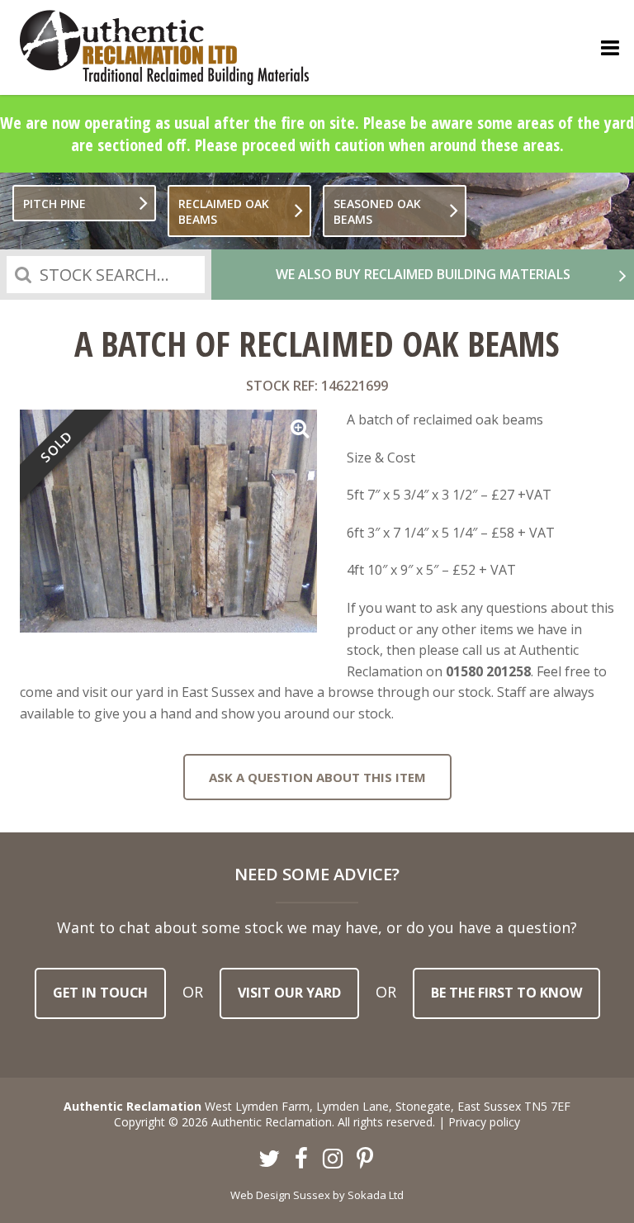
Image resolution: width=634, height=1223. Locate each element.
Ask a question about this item (317, 777)
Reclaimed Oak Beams (223, 211)
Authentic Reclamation (164, 47)
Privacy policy (484, 1122)
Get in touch (100, 993)
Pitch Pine (54, 203)
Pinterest (365, 1159)
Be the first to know (506, 993)
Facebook (301, 1159)
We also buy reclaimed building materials (423, 274)
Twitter (270, 1159)
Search (23, 274)
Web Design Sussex (280, 1194)
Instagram (333, 1159)
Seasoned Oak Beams (377, 211)
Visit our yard (289, 993)
